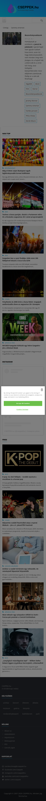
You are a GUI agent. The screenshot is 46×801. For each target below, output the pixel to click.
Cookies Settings (22, 409)
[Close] (41, 390)
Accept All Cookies (23, 403)
